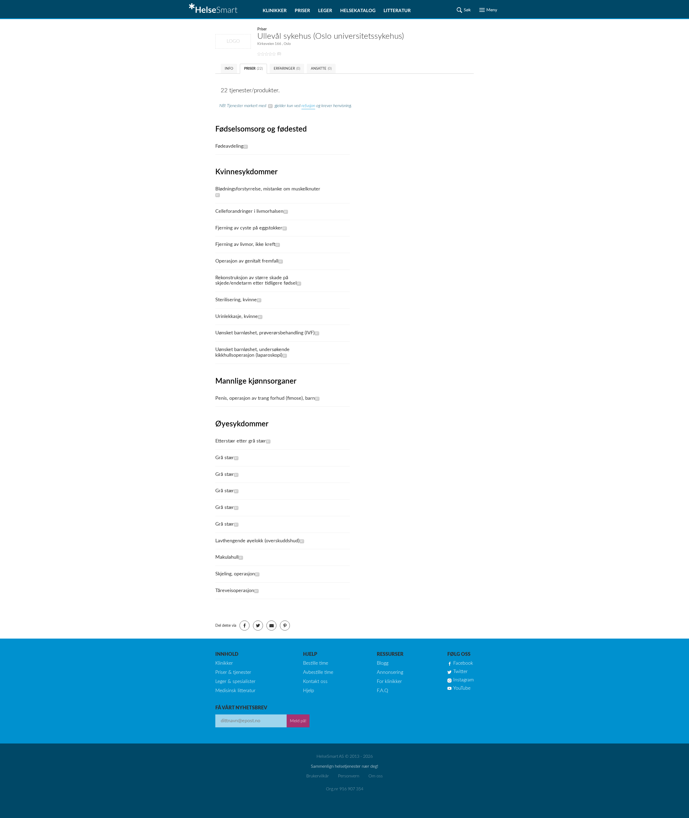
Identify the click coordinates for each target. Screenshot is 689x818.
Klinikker (275, 10)
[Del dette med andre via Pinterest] (285, 626)
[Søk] (464, 10)
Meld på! (298, 721)
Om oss (375, 776)
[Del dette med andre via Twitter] (258, 626)
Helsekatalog (357, 10)
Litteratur (397, 10)
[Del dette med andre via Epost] (271, 626)
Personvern (348, 776)
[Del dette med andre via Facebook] (244, 626)
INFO (229, 68)
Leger (325, 10)
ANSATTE (321, 68)
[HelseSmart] (214, 9)
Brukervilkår (317, 776)
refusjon (308, 106)
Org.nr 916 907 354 (344, 789)
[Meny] (488, 10)
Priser (302, 10)
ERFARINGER (287, 68)
